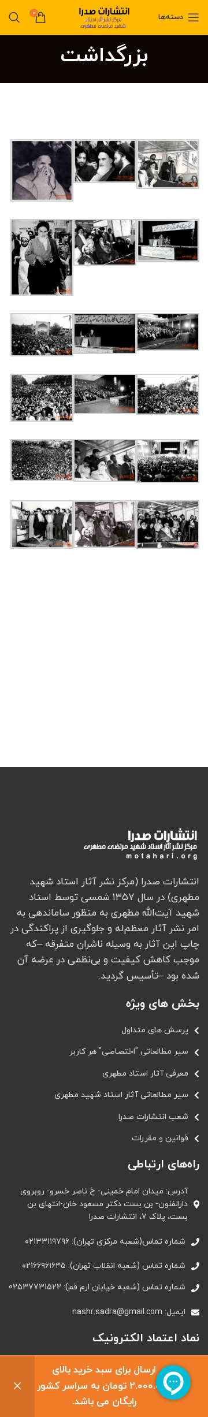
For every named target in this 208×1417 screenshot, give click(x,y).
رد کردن (17, 1386)
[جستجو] (14, 17)
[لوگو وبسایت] (104, 17)
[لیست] (104, 1030)
